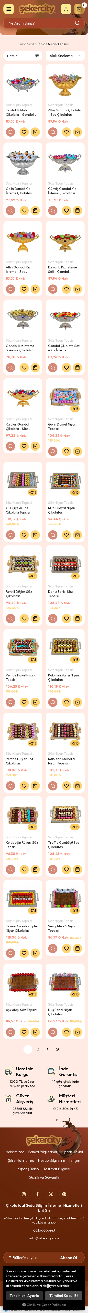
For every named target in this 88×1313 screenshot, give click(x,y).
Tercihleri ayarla (24, 1295)
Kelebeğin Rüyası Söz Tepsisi (22, 844)
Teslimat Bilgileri (56, 1168)
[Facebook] (37, 1194)
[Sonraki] (47, 1049)
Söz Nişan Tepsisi (19, 105)
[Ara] (77, 23)
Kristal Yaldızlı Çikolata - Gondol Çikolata (20, 112)
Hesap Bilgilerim (51, 1160)
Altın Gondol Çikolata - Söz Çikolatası (64, 112)
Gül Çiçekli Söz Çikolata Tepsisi (18, 510)
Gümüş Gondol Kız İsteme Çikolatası (62, 190)
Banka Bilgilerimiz (42, 1151)
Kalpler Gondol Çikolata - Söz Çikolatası (17, 426)
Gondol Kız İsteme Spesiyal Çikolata (20, 348)
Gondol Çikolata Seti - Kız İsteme (64, 348)
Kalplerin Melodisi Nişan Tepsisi (61, 761)
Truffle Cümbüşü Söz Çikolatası (63, 844)
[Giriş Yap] (66, 9)
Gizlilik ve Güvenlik (44, 1177)
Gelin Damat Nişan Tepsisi (62, 426)
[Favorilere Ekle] (24, 132)
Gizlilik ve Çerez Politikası (46, 1305)
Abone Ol (68, 1257)
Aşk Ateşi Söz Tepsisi (21, 1010)
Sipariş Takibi (72, 1151)
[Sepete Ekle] (35, 132)
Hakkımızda (14, 1151)
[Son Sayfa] (57, 1049)
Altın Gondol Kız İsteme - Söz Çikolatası (18, 269)
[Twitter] (51, 1194)
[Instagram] (24, 1194)
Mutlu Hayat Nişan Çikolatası (61, 510)
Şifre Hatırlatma (21, 1160)
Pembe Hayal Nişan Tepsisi (20, 677)
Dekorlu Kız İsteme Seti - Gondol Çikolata (62, 269)
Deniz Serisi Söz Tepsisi (60, 593)
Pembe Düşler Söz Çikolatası (19, 761)
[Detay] (10, 132)
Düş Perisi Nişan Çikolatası (60, 1012)
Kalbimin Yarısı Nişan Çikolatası (63, 677)
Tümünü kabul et (63, 1295)
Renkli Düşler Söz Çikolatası (19, 593)
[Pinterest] (64, 1194)
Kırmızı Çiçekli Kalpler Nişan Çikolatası (22, 928)
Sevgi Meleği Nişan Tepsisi (62, 928)
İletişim (74, 1160)
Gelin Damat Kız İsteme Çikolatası (19, 190)
